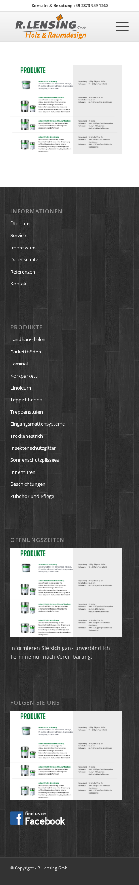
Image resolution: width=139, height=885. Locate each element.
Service (18, 235)
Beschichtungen (28, 484)
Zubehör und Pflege (32, 496)
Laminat (19, 363)
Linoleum (20, 387)
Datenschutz (24, 259)
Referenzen (22, 271)
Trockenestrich (26, 436)
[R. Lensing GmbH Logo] (57, 26)
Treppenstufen (26, 411)
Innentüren (23, 472)
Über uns (20, 223)
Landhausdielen (28, 339)
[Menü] (118, 26)
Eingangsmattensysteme (37, 423)
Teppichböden (26, 399)
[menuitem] (118, 26)
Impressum (23, 247)
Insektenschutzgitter (33, 448)
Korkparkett (23, 375)
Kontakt (19, 283)
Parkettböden (25, 351)
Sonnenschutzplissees (34, 459)
